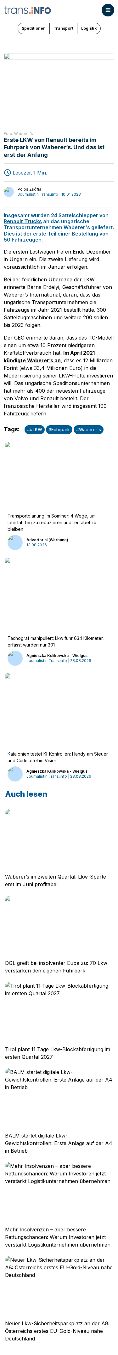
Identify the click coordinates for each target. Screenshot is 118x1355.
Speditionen (34, 28)
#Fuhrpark (59, 429)
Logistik (89, 28)
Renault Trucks (23, 221)
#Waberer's (88, 429)
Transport (63, 28)
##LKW (34, 429)
